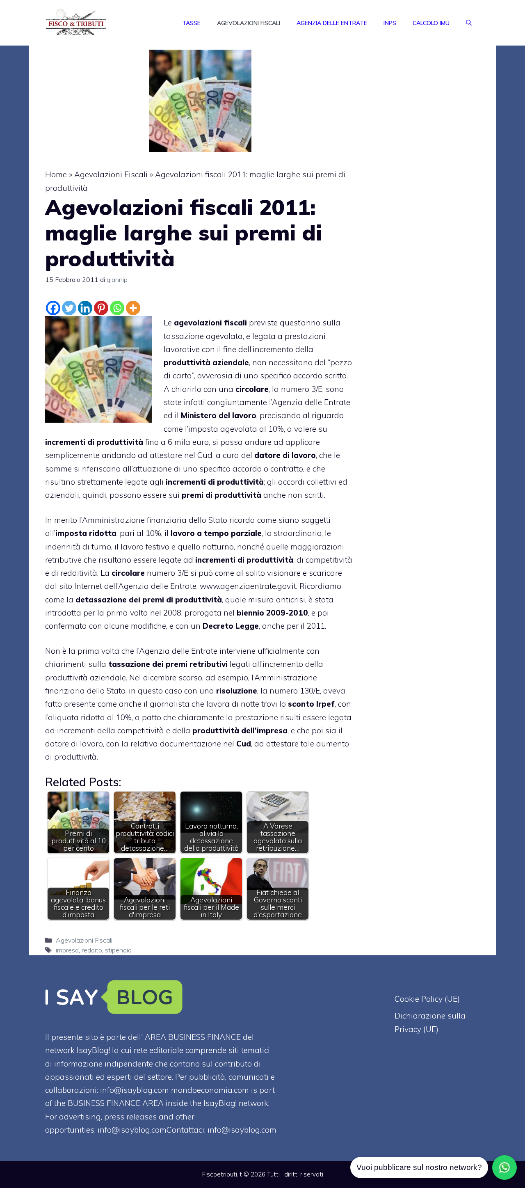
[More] (133, 308)
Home (56, 174)
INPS (389, 23)
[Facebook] (53, 308)
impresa (67, 950)
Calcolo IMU (431, 23)
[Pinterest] (101, 308)
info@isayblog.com (242, 1130)
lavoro (132, 547)
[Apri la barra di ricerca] (469, 23)
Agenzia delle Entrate (332, 23)
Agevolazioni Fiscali (248, 23)
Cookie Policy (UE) (427, 999)
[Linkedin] (85, 308)
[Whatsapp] (117, 308)
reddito (92, 950)
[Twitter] (69, 308)
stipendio (118, 950)
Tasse (191, 23)
